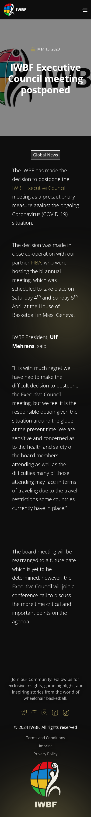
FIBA (36, 262)
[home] (15, 10)
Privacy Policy (45, 753)
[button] (84, 10)
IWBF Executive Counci (38, 187)
